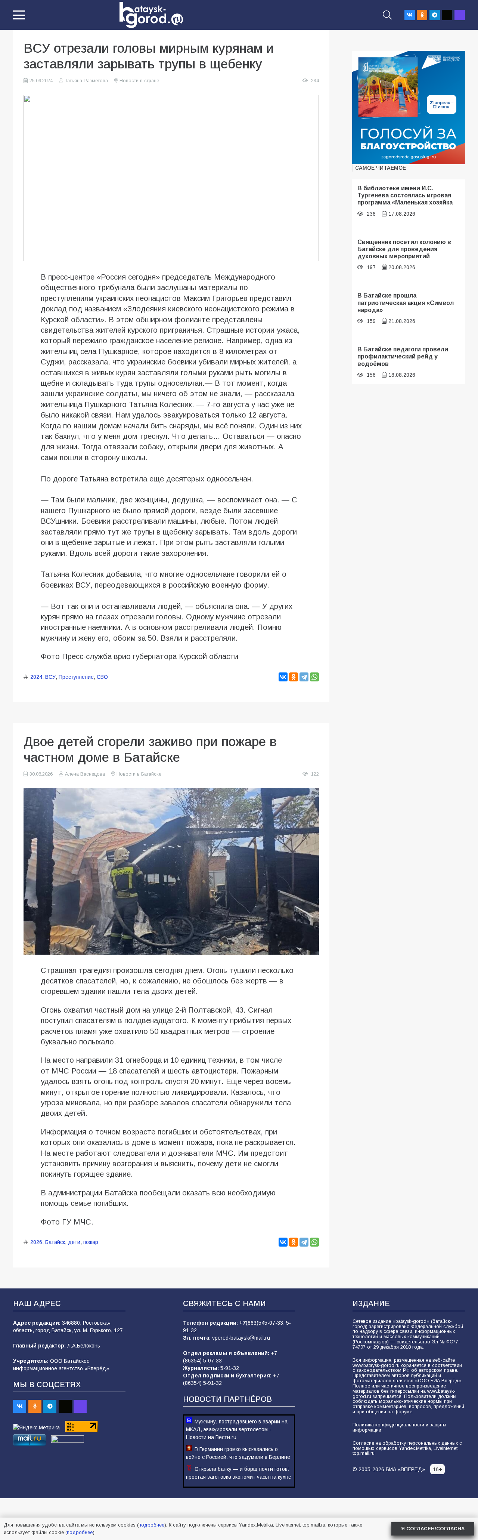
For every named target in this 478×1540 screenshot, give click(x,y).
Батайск (55, 1242)
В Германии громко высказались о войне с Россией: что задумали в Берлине (238, 1453)
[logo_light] (151, 15)
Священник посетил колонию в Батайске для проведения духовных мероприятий (404, 249)
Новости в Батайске (139, 774)
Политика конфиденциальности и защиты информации (399, 1427)
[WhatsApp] (314, 676)
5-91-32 (229, 1368)
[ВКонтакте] (283, 676)
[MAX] (459, 15)
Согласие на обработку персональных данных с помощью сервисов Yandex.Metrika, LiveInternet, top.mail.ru (407, 1448)
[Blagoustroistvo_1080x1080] (408, 107)
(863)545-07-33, (266, 1323)
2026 (36, 1242)
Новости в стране (139, 80)
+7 (242, 1323)
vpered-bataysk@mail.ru (241, 1338)
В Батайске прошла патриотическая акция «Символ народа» (405, 302)
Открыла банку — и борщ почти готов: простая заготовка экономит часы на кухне (238, 1473)
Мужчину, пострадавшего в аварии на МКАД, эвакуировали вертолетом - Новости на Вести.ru (237, 1429)
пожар (90, 1242)
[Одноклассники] (293, 676)
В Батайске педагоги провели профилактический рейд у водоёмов (402, 356)
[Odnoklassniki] (422, 15)
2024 (36, 677)
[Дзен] (447, 15)
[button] (19, 15)
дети (74, 1242)
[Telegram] (434, 15)
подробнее (151, 1525)
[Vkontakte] (409, 15)
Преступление (76, 677)
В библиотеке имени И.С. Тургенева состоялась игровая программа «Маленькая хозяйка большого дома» (405, 199)
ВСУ (50, 677)
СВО (102, 677)
